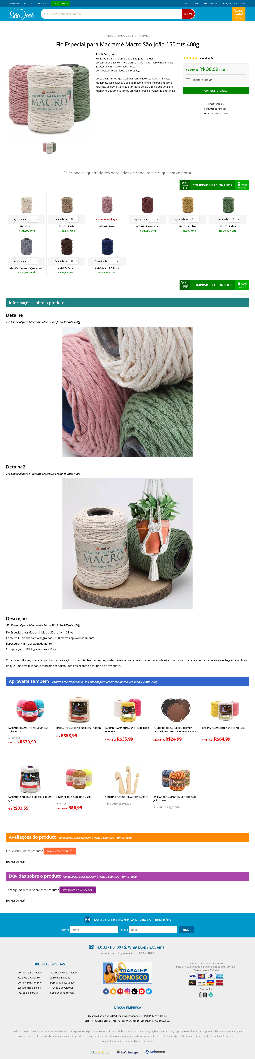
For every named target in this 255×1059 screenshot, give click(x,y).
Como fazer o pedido (30, 972)
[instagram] (127, 991)
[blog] (113, 991)
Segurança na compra (62, 992)
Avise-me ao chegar (107, 219)
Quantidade (20, 219)
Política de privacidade (62, 982)
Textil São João (106, 54)
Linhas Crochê (126, 35)
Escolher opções (216, 90)
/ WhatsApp (133, 947)
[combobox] (118, 14)
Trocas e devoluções (61, 987)
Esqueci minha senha (29, 987)
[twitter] (149, 991)
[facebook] (106, 991)
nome (65, 930)
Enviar (186, 930)
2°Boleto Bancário (60, 977)
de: (10, 738)
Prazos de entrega (28, 992)
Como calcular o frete (30, 982)
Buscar (188, 13)
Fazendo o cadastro (29, 977)
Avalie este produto (59, 851)
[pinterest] (120, 991)
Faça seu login (236, 3)
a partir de (14, 742)
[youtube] (142, 991)
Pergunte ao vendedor (77, 890)
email (124, 930)
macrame (143, 35)
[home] (22, 19)
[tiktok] (134, 991)
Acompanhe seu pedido (63, 972)
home (110, 35)
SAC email (158, 947)
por (58, 736)
